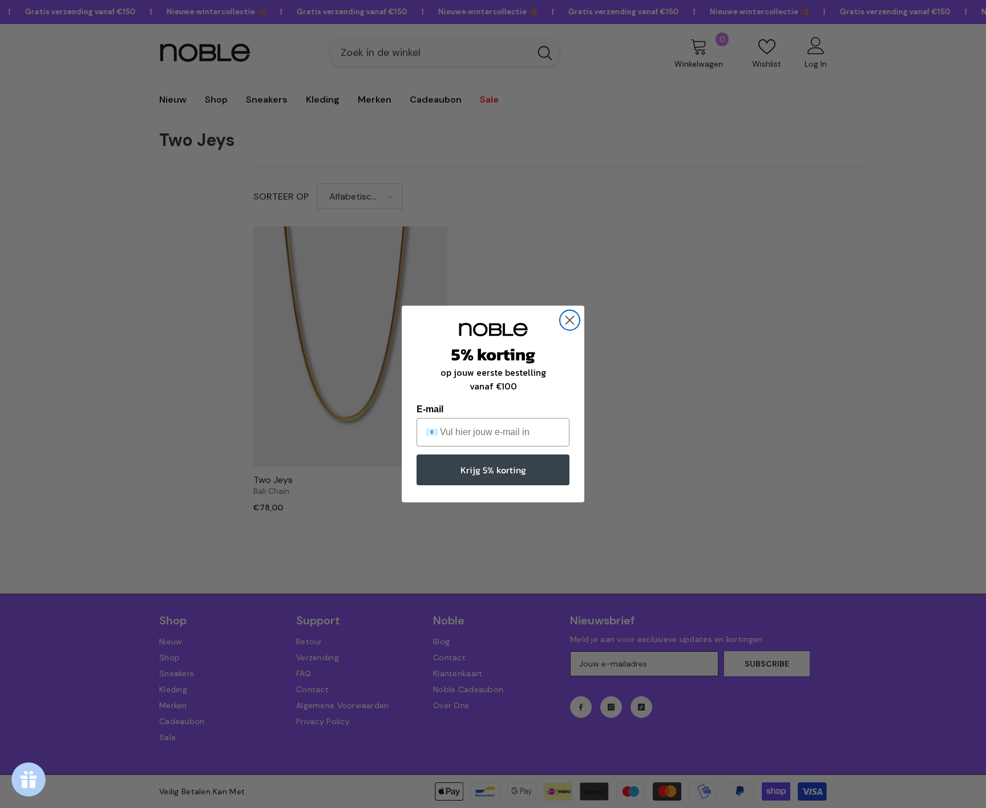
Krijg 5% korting (493, 470)
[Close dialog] (570, 320)
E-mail (430, 409)
